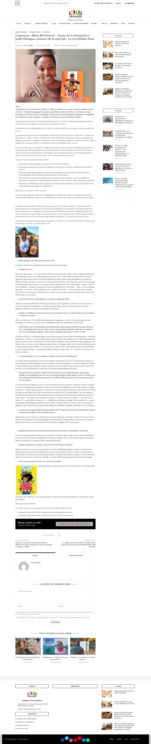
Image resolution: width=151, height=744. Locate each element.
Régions (94, 23)
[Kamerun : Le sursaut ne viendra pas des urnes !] (83, 646)
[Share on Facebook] (62, 535)
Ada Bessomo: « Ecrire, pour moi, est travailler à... (55, 658)
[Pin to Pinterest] (65, 535)
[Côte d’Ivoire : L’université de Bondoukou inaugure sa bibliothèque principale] (108, 119)
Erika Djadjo (28, 45)
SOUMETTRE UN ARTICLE (103, 3)
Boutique (131, 23)
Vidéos (123, 23)
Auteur (34, 555)
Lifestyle (104, 23)
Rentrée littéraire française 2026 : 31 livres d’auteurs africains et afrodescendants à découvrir (124, 78)
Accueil (18, 23)
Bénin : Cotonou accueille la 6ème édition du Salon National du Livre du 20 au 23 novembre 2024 (124, 183)
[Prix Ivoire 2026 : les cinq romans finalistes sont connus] (108, 55)
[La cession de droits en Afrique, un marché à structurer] (108, 66)
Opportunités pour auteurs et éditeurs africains (122, 43)
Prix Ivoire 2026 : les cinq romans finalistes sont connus (123, 54)
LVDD (77, 214)
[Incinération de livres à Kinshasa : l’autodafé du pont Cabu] (28, 646)
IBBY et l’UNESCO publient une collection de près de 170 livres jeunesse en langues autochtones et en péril (124, 93)
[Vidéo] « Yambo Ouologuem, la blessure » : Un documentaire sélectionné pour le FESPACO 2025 (122, 151)
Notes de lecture (64, 23)
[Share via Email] (67, 535)
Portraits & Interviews (80, 23)
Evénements (114, 23)
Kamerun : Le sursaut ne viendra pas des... (83, 658)
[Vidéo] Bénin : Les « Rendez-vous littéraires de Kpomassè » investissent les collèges (124, 134)
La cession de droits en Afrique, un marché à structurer (123, 65)
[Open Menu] (17, 3)
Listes (54, 23)
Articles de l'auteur (76, 555)
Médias (112, 739)
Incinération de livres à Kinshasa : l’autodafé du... (28, 658)
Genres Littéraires (41, 23)
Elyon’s (29, 269)
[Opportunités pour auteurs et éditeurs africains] (108, 44)
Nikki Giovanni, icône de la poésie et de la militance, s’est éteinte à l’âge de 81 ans (124, 167)
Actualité (27, 23)
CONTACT (118, 3)
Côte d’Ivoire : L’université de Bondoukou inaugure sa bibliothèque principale (124, 120)
